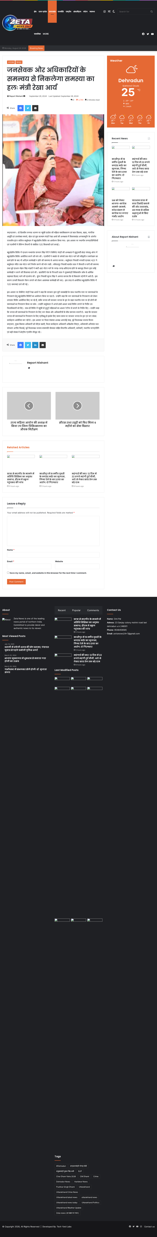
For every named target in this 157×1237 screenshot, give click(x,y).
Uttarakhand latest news (66, 1197)
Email (10, 561)
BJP (80, 1171)
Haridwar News (81, 1181)
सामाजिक (37, 34)
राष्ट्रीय (68, 11)
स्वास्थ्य (92, 11)
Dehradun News (63, 1181)
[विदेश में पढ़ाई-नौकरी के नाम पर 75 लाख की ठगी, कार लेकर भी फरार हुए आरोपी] (94, 802)
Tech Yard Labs (64, 1226)
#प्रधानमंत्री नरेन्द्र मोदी (78, 1166)
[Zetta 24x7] (17, 23)
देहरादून (18, 62)
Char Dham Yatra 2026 (66, 1176)
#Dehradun (61, 1166)
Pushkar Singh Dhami (65, 1187)
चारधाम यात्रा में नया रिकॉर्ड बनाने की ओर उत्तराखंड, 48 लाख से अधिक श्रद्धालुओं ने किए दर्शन (140, 208)
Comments (93, 610)
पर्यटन (85, 11)
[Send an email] (24, 96)
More (46, 34)
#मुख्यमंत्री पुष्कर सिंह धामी (65, 1171)
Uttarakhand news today (66, 1202)
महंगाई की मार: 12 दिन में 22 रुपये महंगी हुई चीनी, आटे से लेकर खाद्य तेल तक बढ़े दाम (84, 478)
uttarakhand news (89, 1197)
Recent (62, 610)
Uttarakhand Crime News (67, 1192)
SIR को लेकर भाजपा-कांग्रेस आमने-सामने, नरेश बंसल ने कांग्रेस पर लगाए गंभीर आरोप (120, 208)
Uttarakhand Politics (90, 1202)
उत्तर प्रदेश (43, 11)
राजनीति (61, 11)
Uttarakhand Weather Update (68, 1208)
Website (59, 561)
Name (10, 550)
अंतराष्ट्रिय (77, 11)
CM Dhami (84, 1176)
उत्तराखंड (52, 11)
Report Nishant (16, 96)
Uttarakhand (84, 1187)
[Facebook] (20, 108)
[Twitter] (28, 108)
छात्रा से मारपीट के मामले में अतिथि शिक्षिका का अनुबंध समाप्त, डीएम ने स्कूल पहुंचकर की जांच (20, 478)
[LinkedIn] (35, 345)
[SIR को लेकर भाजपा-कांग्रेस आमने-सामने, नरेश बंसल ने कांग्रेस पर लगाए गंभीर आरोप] (121, 192)
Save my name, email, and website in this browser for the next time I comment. (48, 573)
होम (35, 11)
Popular (76, 610)
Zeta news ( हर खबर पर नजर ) (67, 1213)
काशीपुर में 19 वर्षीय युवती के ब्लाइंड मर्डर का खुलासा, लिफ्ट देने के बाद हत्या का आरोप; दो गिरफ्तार (52, 478)
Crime (95, 1176)
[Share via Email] (35, 108)
